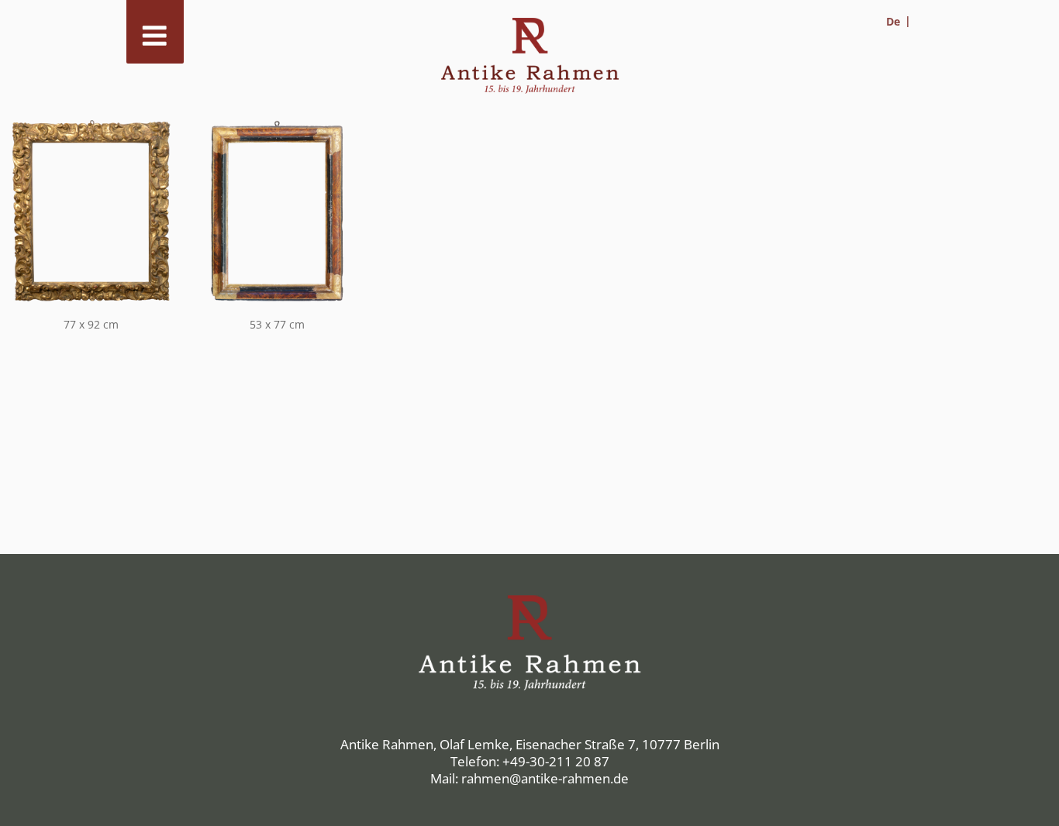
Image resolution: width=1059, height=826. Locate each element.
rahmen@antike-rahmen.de (545, 778)
